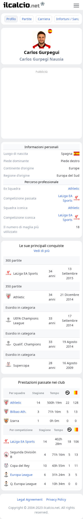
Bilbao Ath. (18, 412)
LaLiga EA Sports (65, 198)
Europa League (21, 475)
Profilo (11, 19)
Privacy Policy (56, 499)
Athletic (73, 188)
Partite (27, 19)
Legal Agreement (29, 499)
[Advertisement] (41, 105)
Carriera (44, 19)
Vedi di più (42, 251)
